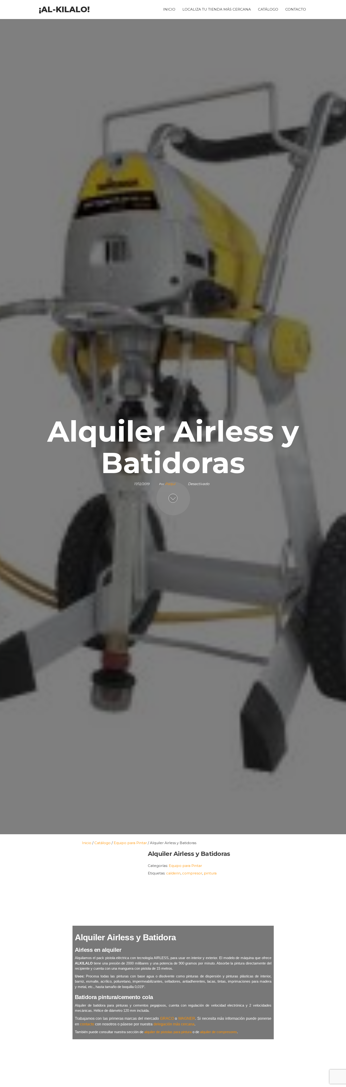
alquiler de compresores (218, 1032)
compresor (192, 873)
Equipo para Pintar (185, 865)
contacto (87, 1024)
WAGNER (186, 1018)
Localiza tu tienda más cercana (216, 9)
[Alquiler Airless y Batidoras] (107, 885)
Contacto (295, 9)
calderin (173, 873)
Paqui (170, 484)
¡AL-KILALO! (64, 9)
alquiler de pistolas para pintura (168, 1032)
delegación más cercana (173, 1024)
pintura (210, 873)
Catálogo (268, 9)
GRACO (167, 1018)
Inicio (169, 9)
